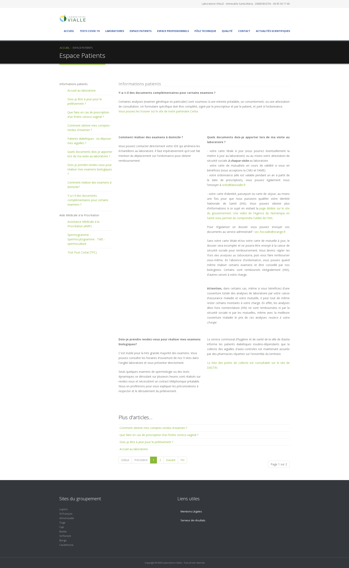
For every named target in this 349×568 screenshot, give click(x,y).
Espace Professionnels (173, 31)
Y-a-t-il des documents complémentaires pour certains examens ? (87, 200)
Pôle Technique (205, 31)
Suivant (171, 460)
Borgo (63, 540)
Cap (61, 527)
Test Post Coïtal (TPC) (82, 252)
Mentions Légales (191, 511)
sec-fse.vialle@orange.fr (270, 232)
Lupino (63, 509)
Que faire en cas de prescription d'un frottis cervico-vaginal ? (159, 435)
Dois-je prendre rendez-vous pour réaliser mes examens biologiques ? (89, 169)
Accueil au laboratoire (134, 449)
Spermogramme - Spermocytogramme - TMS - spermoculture (86, 239)
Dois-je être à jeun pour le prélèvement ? (146, 442)
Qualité (227, 31)
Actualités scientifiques (273, 31)
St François (66, 513)
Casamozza (66, 545)
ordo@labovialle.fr (234, 185)
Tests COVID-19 (90, 31)
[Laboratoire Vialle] (73, 18)
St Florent (65, 536)
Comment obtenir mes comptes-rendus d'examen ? (153, 428)
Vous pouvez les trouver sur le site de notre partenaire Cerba (158, 111)
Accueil (69, 31)
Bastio (63, 531)
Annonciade (66, 518)
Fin (182, 460)
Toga (62, 522)
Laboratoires (114, 31)
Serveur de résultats (193, 520)
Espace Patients (140, 31)
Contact (244, 31)
